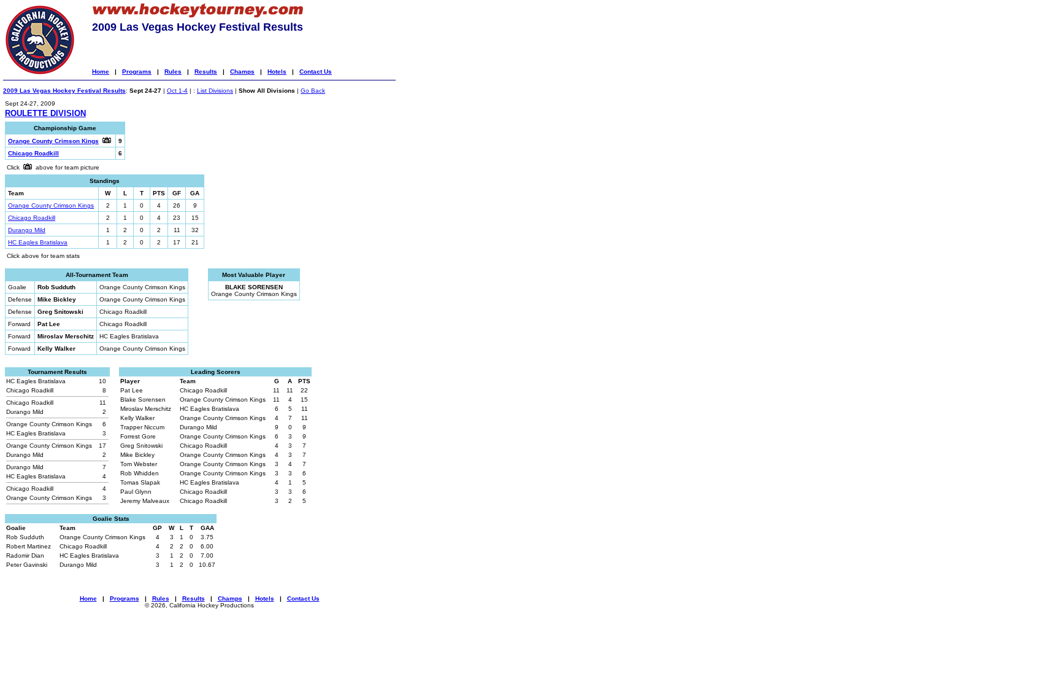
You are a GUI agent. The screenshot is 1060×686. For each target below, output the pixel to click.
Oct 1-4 (177, 90)
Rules (173, 71)
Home (100, 71)
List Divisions (215, 90)
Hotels (276, 71)
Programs (137, 71)
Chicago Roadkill (31, 217)
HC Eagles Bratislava (37, 242)
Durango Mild (26, 230)
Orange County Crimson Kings (51, 205)
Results (205, 71)
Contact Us (315, 71)
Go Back (313, 90)
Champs (242, 71)
